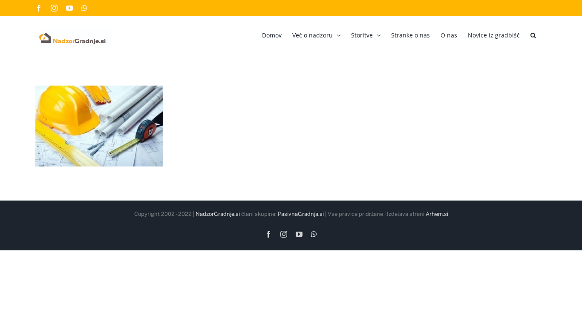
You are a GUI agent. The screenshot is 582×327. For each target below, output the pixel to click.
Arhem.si (437, 214)
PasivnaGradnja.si (301, 214)
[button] (533, 34)
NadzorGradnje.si (218, 214)
